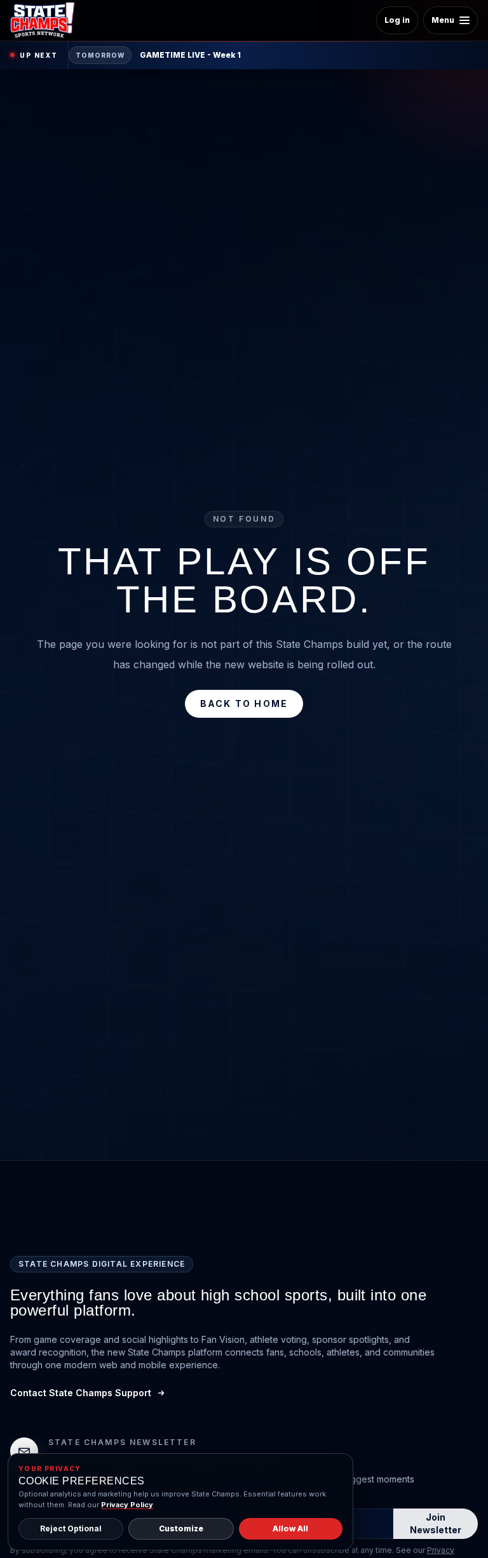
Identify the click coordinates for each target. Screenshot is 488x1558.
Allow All (290, 1528)
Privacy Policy (127, 1504)
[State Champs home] (47, 20)
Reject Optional (71, 1528)
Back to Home (244, 703)
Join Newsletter (435, 1523)
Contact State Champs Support (80, 1392)
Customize (181, 1528)
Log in (397, 20)
